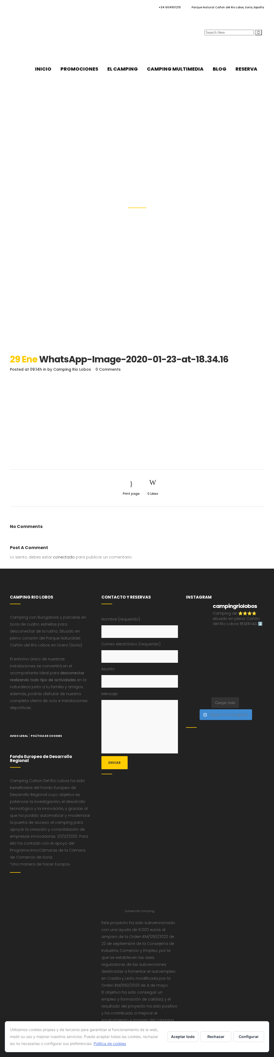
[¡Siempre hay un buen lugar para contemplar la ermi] (255, 650)
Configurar (249, 1036)
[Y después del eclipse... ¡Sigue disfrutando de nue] (235, 650)
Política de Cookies (46, 736)
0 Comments (108, 369)
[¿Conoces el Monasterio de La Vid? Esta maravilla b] (255, 638)
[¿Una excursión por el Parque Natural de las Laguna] (215, 688)
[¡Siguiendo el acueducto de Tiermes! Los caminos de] (215, 650)
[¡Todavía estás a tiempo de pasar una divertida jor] (255, 663)
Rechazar (215, 1036)
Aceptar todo (183, 1036)
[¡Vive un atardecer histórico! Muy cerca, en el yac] (215, 675)
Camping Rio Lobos (72, 369)
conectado (64, 557)
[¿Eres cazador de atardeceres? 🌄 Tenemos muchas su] (194, 650)
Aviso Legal (19, 736)
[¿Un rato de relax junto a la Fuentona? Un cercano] (194, 675)
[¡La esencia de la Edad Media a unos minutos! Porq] (235, 688)
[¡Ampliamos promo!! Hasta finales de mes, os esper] (255, 688)
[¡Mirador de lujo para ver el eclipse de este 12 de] (194, 663)
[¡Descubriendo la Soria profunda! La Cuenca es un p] (235, 675)
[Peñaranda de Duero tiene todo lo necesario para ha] (194, 638)
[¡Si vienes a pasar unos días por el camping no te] (194, 688)
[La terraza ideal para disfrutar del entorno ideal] (235, 638)
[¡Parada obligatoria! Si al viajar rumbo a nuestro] (215, 663)
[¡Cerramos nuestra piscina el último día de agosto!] (215, 638)
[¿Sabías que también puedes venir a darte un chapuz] (235, 663)
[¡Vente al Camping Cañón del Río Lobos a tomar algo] (255, 675)
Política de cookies (110, 1043)
